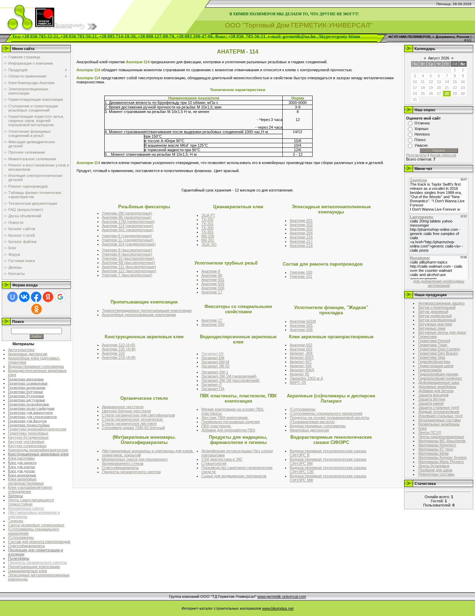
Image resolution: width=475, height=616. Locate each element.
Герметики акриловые (26, 379)
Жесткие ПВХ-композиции (225, 417)
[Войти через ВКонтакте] (24, 297)
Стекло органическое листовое (129, 423)
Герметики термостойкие (29, 425)
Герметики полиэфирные (28, 404)
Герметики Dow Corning (439, 349)
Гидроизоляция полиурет (440, 378)
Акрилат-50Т (301, 361)
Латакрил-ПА (212, 389)
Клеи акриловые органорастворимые (26, 481)
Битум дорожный (433, 311)
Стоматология (213, 463)
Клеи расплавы (21, 458)
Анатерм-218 (301, 245)
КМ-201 (207, 240)
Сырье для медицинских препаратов (233, 476)
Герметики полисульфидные (31, 408)
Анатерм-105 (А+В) (119, 349)
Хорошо (421, 129)
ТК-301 (207, 232)
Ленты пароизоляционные (441, 437)
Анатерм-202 (301, 224)
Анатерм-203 (301, 229)
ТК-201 (207, 223)
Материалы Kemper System (442, 457)
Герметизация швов (435, 366)
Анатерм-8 (210, 271)
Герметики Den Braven (438, 353)
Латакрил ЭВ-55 (215, 366)
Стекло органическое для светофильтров (138, 415)
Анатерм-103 (113, 353)
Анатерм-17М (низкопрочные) (128, 221)
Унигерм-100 (301, 272)
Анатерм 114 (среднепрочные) (129, 244)
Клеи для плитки (21, 467)
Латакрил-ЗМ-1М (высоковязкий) (230, 380)
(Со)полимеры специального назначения (326, 413)
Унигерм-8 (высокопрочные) (127, 250)
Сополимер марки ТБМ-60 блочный (133, 427)
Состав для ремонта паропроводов (39, 542)
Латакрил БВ (212, 353)
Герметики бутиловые (26, 396)
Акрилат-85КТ (302, 357)
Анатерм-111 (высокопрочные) (129, 267)
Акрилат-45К (301, 366)
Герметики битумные (25, 392)
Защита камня (431, 403)
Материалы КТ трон (435, 449)
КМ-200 (207, 236)
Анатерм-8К (211, 275)
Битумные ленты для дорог (442, 332)
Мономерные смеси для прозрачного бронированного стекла (135, 461)
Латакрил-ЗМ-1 (214, 372)
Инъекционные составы (439, 420)
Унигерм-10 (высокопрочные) (128, 258)
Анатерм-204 (301, 233)
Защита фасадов (433, 395)
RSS (468, 40)
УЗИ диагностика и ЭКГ (222, 459)
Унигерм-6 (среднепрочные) (127, 236)
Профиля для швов (435, 470)
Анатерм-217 (301, 241)
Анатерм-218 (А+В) (119, 357)
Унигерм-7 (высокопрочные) (127, 275)
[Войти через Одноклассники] (36, 309)
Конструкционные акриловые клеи (38, 454)
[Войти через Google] (60, 296)
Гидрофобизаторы (434, 361)
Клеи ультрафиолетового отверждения (30, 489)
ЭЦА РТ (208, 215)
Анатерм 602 (301, 345)
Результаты (416, 155)
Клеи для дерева (21, 471)
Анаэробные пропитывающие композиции (139, 315)
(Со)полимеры (21, 537)
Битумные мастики (435, 324)
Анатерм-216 (301, 237)
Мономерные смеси (26, 508)
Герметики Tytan (432, 345)
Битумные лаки (431, 328)
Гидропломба (430, 370)
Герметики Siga (431, 357)
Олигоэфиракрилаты (26, 546)
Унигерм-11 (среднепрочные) (128, 240)
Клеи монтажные (22, 475)
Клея (422, 428)
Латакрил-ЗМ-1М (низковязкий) (229, 376)
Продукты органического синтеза (37, 562)
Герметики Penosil (434, 341)
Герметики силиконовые (28, 383)
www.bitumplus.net (277, 608)
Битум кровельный (435, 316)
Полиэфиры (18, 558)
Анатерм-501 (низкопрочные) (128, 230)
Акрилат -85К (301, 353)
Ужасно (421, 145)
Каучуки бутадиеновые (28, 437)
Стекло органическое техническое (133, 419)
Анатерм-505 (212, 284)
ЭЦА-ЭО (209, 244)
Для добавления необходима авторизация (438, 283)
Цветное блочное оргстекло (126, 411)
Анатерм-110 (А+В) (118, 345)
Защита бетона (431, 399)
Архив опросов (443, 155)
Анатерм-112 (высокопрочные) (129, 271)
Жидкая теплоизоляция (438, 412)
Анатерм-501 (212, 279)
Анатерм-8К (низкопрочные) (127, 217)
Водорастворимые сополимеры (36, 366)
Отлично (422, 123)
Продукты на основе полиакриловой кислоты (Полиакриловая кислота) (329, 419)
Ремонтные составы (436, 474)
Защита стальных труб (438, 407)
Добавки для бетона (435, 391)
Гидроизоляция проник (438, 374)
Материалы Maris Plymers (441, 462)
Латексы (15, 496)
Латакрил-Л (211, 384)
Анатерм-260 (212, 324)
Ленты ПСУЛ (429, 432)
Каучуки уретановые (26, 441)
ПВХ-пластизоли (216, 426)
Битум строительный (437, 307)
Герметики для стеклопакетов (32, 417)
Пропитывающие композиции (34, 567)
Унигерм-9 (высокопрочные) (127, 254)
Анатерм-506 (212, 288)
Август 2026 (438, 58)
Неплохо (422, 134)
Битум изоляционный (437, 320)
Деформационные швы (438, 382)
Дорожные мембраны (437, 386)
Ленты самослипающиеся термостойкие (31, 502)
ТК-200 (207, 219)
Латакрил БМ (212, 358)
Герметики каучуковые (26, 400)
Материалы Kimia (433, 453)
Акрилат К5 (299, 374)
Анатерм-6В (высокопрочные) (128, 262)
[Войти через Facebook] (36, 297)
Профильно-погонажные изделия (230, 422)
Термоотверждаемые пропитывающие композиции (147, 310)
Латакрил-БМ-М (215, 362)
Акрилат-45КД (302, 370)
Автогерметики (21, 350)
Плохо (420, 140)
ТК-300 (207, 228)
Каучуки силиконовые (27, 446)
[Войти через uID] (12, 297)
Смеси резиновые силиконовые (36, 525)
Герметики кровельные (27, 387)
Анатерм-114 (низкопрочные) (127, 226)
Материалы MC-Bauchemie (442, 441)
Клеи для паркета (22, 462)
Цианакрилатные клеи (27, 571)
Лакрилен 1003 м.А (306, 378)
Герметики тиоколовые (28, 433)
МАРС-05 (298, 382)
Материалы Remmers (437, 445)
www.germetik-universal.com (281, 596)
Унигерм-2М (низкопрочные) (127, 213)
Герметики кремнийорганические (37, 429)
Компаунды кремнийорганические (38, 450)
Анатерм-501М (303, 321)
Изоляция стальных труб (440, 416)
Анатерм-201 (301, 220)
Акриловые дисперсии (27, 354)
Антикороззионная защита (441, 303)
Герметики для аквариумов (30, 412)
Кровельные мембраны (439, 424)
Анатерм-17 (211, 292)
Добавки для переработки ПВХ (228, 430)
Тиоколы (15, 521)
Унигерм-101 (301, 276)
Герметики (427, 336)
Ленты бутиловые (434, 466)
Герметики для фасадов (27, 421)
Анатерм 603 (301, 349)
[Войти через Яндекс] (48, 297)
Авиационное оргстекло (123, 407)
